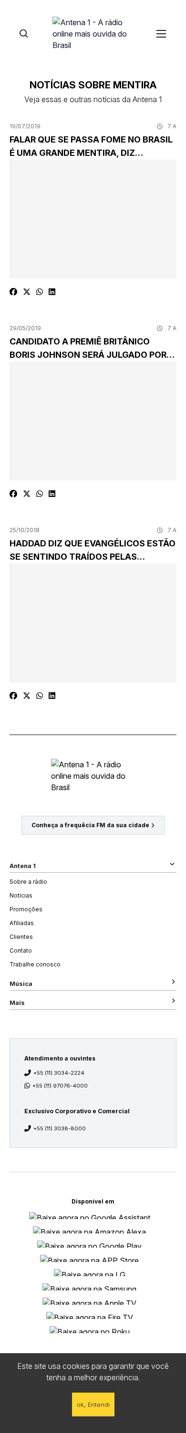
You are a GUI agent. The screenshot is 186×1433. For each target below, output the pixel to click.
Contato (21, 950)
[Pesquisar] (23, 33)
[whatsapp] (39, 291)
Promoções (26, 909)
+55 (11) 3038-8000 (59, 1128)
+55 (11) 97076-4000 (60, 1085)
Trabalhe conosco (35, 964)
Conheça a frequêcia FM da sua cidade (90, 825)
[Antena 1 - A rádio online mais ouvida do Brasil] (93, 33)
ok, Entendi (93, 1404)
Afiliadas (22, 923)
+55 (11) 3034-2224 (58, 1073)
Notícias (21, 895)
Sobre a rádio (28, 881)
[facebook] (13, 291)
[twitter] (27, 291)
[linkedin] (52, 291)
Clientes (21, 936)
